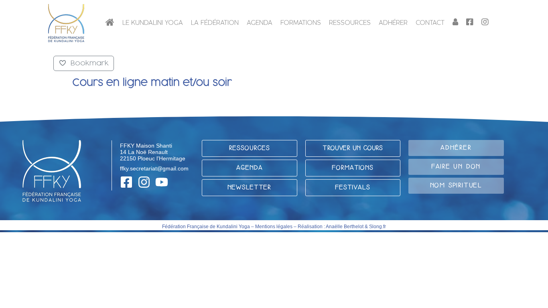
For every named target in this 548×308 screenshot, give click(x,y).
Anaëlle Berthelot (344, 226)
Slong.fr (377, 226)
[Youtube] (161, 182)
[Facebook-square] (126, 182)
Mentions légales (273, 226)
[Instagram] (144, 182)
